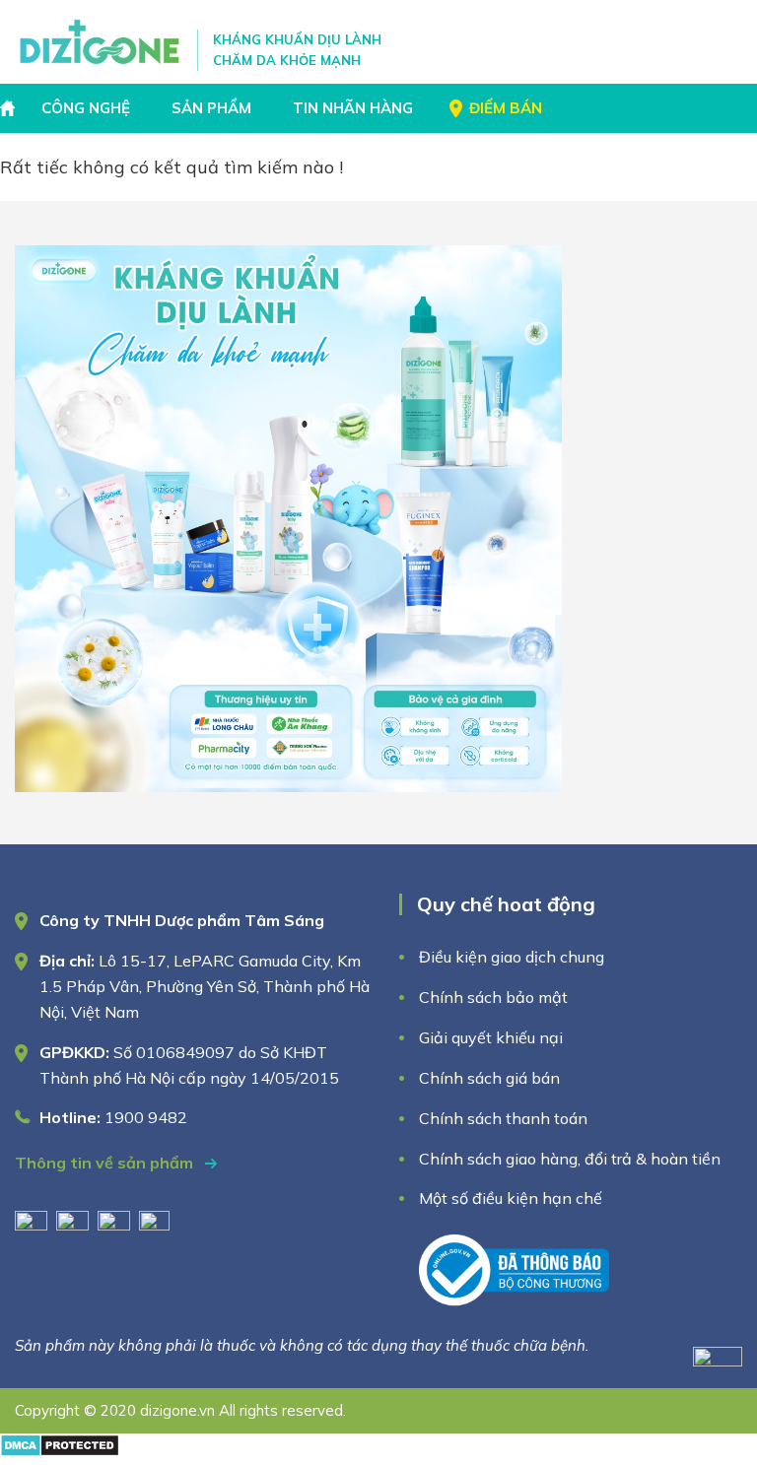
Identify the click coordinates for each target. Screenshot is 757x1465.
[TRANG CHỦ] (10, 108)
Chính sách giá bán (489, 1078)
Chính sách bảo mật (495, 997)
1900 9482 (145, 1117)
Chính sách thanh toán (503, 1118)
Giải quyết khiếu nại (491, 1037)
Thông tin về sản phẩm (106, 1162)
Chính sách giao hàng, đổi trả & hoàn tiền (570, 1158)
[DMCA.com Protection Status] (59, 1450)
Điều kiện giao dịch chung (511, 956)
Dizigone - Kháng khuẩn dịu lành (101, 42)
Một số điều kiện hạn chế (510, 1198)
